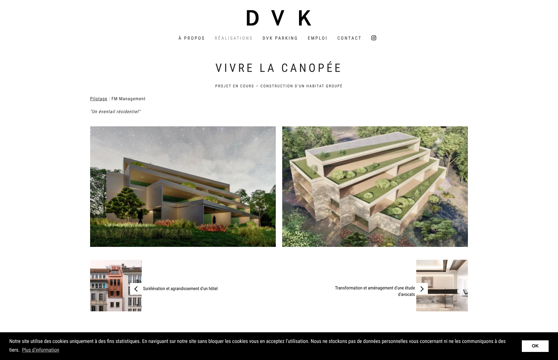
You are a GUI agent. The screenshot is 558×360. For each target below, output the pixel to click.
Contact (349, 38)
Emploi (317, 38)
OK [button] (535, 346)
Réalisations (234, 38)
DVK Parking (280, 38)
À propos (192, 38)
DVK (279, 17)
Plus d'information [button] (40, 350)
